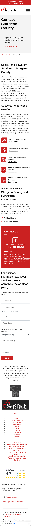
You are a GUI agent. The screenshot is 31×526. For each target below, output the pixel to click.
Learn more (13, 141)
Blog (17, 428)
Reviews (17, 436)
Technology (17, 422)
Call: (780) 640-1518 (10, 46)
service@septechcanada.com (12, 502)
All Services (17, 442)
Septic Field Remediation (17, 446)
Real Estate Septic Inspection (17, 444)
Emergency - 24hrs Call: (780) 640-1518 (15, 2)
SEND (7, 358)
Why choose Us (17, 420)
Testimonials (17, 432)
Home (3, 55)
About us (17, 418)
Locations (9, 55)
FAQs (17, 426)
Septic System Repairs (17, 456)
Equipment (17, 424)
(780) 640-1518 (11, 497)
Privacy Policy (11, 514)
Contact (17, 434)
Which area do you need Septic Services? (12, 331)
